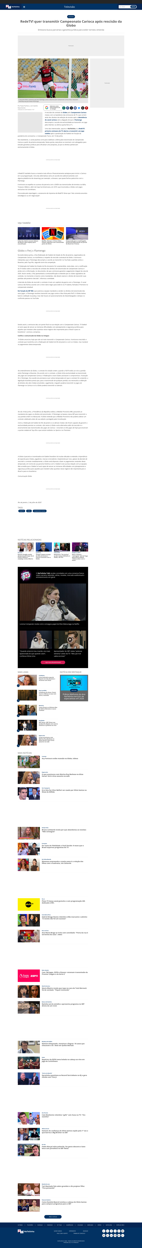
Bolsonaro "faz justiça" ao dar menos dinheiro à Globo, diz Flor (62, 556)
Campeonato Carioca (78, 112)
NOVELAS (40, 1225)
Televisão (69, 6)
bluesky (79, 109)
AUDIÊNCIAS (69, 1225)
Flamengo (78, 120)
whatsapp (63, 109)
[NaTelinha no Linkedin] (111, 1235)
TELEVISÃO (30, 1225)
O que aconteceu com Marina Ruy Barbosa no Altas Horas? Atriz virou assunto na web (46, 740)
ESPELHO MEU (120, 1225)
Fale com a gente (62, 1233)
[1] (27, 680)
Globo (65, 112)
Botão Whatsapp (107, 1232)
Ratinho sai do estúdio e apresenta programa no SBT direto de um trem (63, 1005)
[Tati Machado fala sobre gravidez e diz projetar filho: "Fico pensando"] (29, 1189)
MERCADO (90, 1225)
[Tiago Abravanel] (80, 547)
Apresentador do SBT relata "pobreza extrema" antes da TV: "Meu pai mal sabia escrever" (68, 653)
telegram (75, 109)
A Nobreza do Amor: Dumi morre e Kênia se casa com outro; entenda (47, 693)
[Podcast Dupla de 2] (115, 1235)
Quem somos (58, 1231)
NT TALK (59, 1225)
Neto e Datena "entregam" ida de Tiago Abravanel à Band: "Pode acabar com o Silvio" (80, 557)
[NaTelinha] (12, 6)
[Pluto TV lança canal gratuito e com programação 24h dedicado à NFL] (29, 904)
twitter (71, 109)
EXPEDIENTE (72, 1231)
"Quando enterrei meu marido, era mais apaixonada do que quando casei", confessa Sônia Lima (35, 653)
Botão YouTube (122, 1232)
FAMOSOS (50, 1225)
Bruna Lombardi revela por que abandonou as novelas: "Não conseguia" (64, 831)
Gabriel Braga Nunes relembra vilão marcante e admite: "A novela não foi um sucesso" (64, 918)
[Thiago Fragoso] (44, 547)
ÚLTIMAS (20, 1225)
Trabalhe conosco (79, 1233)
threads (82, 109)
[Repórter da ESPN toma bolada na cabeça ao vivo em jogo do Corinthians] (29, 1063)
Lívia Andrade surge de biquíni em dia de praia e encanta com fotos (47, 678)
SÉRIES (99, 1225)
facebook (67, 109)
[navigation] (24, 6)
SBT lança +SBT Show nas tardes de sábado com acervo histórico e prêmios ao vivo (48, 723)
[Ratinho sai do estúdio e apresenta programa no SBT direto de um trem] (29, 1007)
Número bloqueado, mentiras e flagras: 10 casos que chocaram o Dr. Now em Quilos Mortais (63, 1045)
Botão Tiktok (103, 1232)
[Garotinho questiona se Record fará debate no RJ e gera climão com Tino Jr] (29, 1078)
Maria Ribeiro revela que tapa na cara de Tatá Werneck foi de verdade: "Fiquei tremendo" (64, 989)
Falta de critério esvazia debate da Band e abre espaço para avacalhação (28, 242)
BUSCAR (133, 6)
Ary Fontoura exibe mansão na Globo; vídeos (60, 758)
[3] (27, 710)
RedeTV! (82, 129)
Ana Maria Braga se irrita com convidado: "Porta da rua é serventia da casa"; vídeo (65, 934)
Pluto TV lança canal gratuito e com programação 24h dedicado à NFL (63, 902)
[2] (27, 695)
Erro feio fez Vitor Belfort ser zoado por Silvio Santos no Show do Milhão (64, 791)
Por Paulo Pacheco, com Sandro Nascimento (28, 107)
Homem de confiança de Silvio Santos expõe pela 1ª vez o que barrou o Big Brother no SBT (65, 1132)
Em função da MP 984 (25, 291)
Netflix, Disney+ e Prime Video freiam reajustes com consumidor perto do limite (53, 242)
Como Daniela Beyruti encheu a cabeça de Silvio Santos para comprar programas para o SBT (64, 1203)
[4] (27, 725)
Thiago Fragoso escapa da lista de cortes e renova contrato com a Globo (43, 557)
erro (86, 108)
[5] (27, 740)
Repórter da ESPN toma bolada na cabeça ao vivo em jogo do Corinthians (63, 1060)
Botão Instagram (118, 1232)
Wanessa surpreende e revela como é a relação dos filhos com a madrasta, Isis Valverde (62, 862)
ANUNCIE (85, 1231)
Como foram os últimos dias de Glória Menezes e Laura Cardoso (48, 708)
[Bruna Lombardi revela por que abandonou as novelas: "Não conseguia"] (29, 833)
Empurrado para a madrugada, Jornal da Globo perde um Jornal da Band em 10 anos (76, 242)
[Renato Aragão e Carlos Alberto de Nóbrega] (26, 547)
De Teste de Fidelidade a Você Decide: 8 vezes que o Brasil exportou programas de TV (63, 846)
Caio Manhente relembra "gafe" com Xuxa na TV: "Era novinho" (63, 1116)
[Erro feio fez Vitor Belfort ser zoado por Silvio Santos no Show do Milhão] (29, 793)
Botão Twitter (115, 1232)
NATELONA (109, 1225)
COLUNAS (80, 1225)
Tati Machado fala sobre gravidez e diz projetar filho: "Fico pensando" (63, 1187)
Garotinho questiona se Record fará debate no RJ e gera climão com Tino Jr (64, 1076)
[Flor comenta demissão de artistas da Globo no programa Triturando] (62, 547)
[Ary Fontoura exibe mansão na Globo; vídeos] (29, 762)
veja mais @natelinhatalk (53, 662)
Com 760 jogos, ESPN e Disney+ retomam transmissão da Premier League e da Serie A (65, 973)
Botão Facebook (111, 1232)
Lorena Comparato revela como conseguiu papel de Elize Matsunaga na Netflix (49, 624)
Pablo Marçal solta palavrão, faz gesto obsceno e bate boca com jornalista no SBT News (63, 1147)
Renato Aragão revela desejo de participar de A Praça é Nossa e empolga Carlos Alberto (26, 557)
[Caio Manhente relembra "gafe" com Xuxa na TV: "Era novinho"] (29, 1118)
